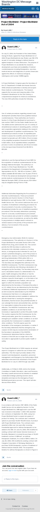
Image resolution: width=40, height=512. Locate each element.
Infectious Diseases (19, 32)
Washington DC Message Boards (16, 3)
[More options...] (36, 48)
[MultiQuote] (3, 390)
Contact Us (16, 506)
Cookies (25, 506)
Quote (9, 390)
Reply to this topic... (13, 479)
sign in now (12, 470)
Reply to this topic (20, 39)
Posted (14, 49)
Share (10, 490)
